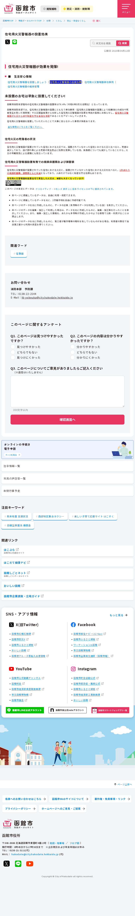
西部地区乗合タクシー (51, 516)
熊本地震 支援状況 (17, 516)
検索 (124, 43)
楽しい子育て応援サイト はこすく (94, 516)
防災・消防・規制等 (78, 9)
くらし (59, 20)
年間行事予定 (12, 491)
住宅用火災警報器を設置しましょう (27, 82)
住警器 (20, 253)
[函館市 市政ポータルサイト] (20, 8)
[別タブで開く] (7, 42)
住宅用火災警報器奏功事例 (99, 82)
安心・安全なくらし (76, 20)
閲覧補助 (51, 9)
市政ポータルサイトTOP (29, 20)
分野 (48, 20)
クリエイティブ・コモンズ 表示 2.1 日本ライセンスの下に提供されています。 (75, 188)
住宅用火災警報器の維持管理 (23, 86)
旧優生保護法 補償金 (19, 525)
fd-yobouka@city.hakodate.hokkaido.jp (47, 297)
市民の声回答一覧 (15, 478)
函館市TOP (8, 20)
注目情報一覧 (12, 466)
